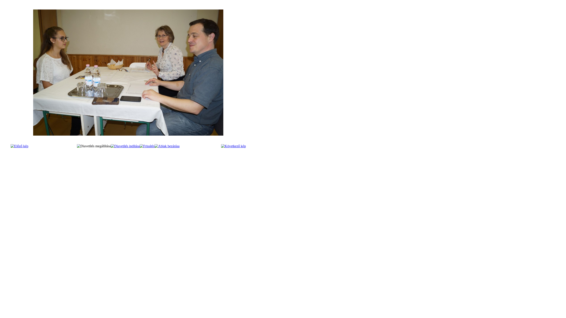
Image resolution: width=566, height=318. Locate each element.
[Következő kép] (233, 146)
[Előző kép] (19, 146)
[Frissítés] (147, 146)
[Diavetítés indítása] (125, 146)
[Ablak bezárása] (167, 146)
